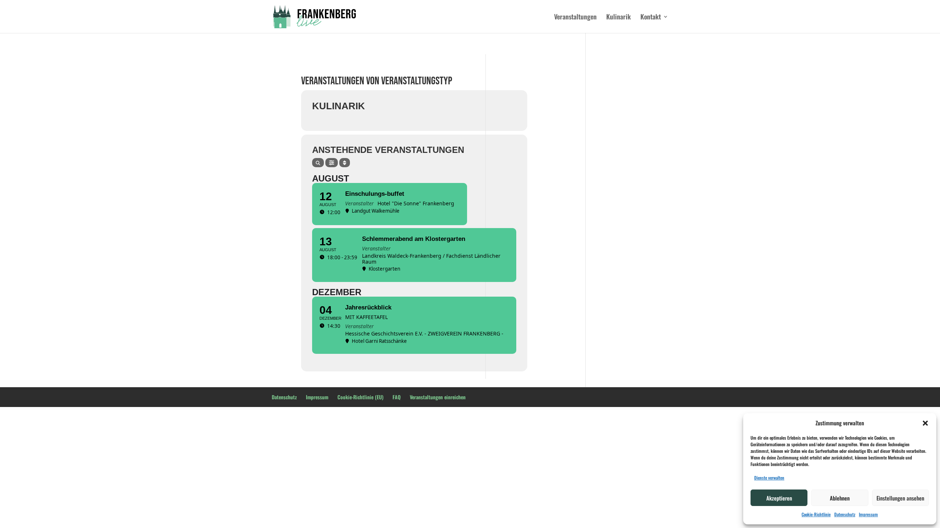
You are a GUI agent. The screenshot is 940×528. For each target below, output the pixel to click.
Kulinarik (618, 17)
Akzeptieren (779, 498)
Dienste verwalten (769, 477)
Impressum (868, 514)
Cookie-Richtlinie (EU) (360, 397)
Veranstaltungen (575, 17)
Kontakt (650, 17)
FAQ (397, 397)
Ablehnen (840, 498)
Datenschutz (844, 514)
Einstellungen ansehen (900, 498)
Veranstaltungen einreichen (438, 397)
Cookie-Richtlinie (816, 514)
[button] (925, 423)
